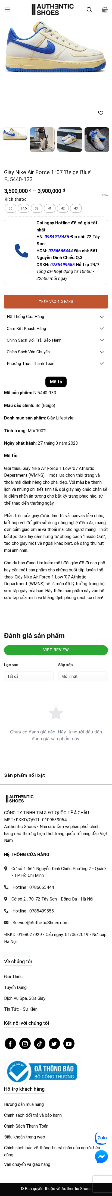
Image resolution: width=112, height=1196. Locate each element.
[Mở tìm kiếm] (89, 9)
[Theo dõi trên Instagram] (25, 1043)
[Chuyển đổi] (102, 317)
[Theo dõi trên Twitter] (54, 1043)
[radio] (10, 208)
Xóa (105, 195)
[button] (7, 9)
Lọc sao (11, 664)
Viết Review (56, 650)
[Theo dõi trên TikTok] (39, 1043)
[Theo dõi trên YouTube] (69, 1043)
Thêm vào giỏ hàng (56, 302)
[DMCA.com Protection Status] (17, 954)
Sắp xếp (65, 664)
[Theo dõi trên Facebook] (10, 1043)
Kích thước (16, 199)
